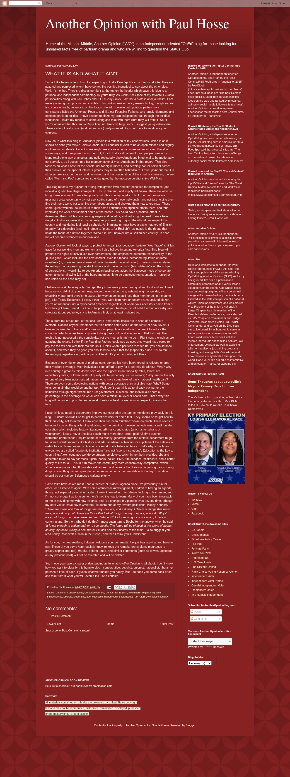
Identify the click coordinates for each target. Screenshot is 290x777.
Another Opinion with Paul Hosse (137, 23)
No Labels (197, 530)
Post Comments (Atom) (76, 630)
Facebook (197, 513)
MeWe (195, 504)
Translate (218, 647)
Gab (194, 508)
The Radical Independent (207, 594)
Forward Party (200, 548)
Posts (197, 611)
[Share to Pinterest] (133, 587)
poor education (95, 596)
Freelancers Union (202, 590)
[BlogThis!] (120, 587)
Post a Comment (61, 616)
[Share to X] (125, 587)
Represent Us (199, 557)
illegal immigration (151, 592)
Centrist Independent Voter (207, 585)
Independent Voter (202, 576)
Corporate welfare (94, 592)
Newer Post (53, 624)
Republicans (111, 596)
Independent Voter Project (207, 581)
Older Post (166, 624)
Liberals (67, 596)
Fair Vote (196, 543)
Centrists (61, 592)
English (123, 592)
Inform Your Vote (201, 553)
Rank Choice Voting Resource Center (214, 571)
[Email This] (116, 587)
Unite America (200, 534)
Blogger (190, 725)
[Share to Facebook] (129, 587)
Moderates (79, 596)
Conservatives (75, 592)
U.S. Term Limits (201, 562)
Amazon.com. (104, 686)
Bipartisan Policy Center (206, 539)
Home (110, 624)
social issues (126, 596)
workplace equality (157, 596)
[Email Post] (109, 587)
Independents (54, 596)
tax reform (140, 596)
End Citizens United (203, 567)
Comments (200, 618)
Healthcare (134, 592)
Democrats (112, 592)
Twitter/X (196, 499)
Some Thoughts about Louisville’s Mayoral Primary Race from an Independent (214, 386)
